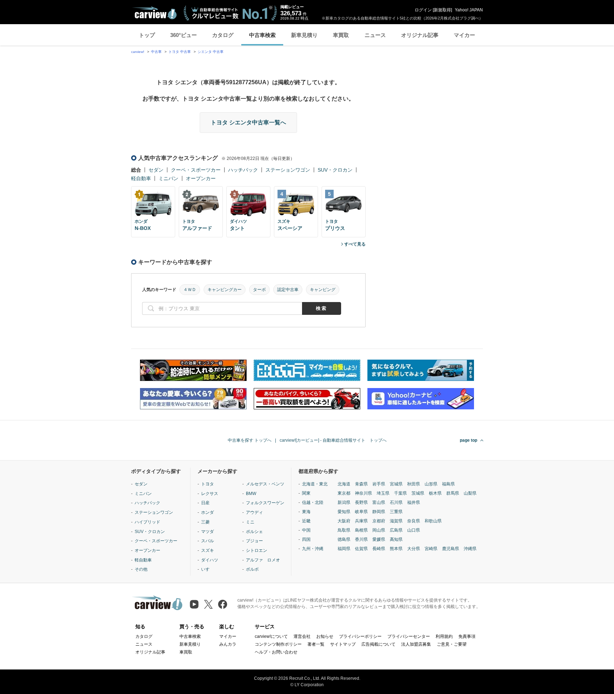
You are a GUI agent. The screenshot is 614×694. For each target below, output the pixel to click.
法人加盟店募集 (416, 644)
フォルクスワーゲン (265, 502)
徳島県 (344, 539)
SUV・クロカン (335, 170)
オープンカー (201, 178)
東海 (306, 511)
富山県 (378, 502)
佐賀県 (361, 548)
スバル (207, 540)
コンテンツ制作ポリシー (278, 644)
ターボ (259, 289)
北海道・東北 (315, 484)
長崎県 (378, 548)
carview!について (271, 636)
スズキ (207, 550)
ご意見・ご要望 (452, 644)
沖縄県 (470, 548)
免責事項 (466, 636)
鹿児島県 (450, 548)
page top (468, 440)
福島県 (448, 484)
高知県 (396, 539)
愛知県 (344, 511)
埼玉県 (383, 493)
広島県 (396, 530)
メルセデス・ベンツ (265, 484)
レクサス (209, 493)
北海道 (344, 484)
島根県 (361, 530)
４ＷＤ (189, 289)
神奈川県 (363, 493)
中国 (306, 530)
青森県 (361, 484)
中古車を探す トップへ (249, 440)
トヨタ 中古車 (179, 52)
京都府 (378, 520)
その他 (141, 569)
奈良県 (413, 520)
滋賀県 (396, 520)
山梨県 (470, 493)
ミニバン (168, 178)
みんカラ (227, 644)
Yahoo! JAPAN (469, 9)
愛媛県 (378, 539)
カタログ (222, 35)
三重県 (396, 511)
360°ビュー (183, 35)
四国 (306, 539)
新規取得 (442, 9)
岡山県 (378, 530)
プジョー (254, 540)
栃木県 (435, 493)
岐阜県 (361, 511)
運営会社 (302, 636)
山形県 (431, 484)
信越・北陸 (312, 502)
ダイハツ (209, 560)
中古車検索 (262, 35)
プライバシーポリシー (360, 636)
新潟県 (344, 502)
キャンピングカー (225, 289)
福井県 (413, 502)
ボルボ (252, 569)
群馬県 (452, 493)
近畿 (306, 520)
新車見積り (304, 35)
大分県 (413, 548)
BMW (251, 493)
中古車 (156, 52)
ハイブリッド (147, 522)
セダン (156, 170)
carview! (137, 52)
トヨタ (207, 484)
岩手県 (378, 484)
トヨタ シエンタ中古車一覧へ (248, 122)
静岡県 (378, 511)
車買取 (341, 35)
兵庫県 (361, 520)
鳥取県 (344, 530)
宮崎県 (431, 548)
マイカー (464, 35)
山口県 (413, 530)
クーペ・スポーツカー (196, 170)
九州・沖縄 (312, 548)
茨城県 (417, 493)
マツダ (207, 531)
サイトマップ (343, 644)
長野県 (361, 502)
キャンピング (322, 289)
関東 (306, 493)
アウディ (254, 512)
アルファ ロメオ (263, 560)
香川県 (361, 539)
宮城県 (396, 484)
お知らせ (324, 636)
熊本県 (396, 548)
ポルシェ (254, 531)
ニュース (375, 35)
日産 (205, 502)
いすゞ (207, 569)
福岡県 (344, 548)
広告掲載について (378, 644)
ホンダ (207, 512)
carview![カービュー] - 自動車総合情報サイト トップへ (333, 440)
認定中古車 (287, 289)
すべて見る (355, 244)
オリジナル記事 (419, 35)
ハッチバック (243, 170)
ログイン (423, 9)
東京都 (344, 493)
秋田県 (413, 484)
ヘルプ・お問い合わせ (276, 652)
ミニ (250, 522)
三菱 (205, 522)
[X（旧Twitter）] (208, 604)
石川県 (396, 502)
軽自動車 (141, 178)
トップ (147, 35)
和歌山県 (433, 520)
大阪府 (344, 520)
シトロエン (256, 550)
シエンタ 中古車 (210, 52)
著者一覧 (315, 644)
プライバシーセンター (408, 636)
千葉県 (400, 493)
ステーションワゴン (287, 170)
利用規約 (444, 636)
